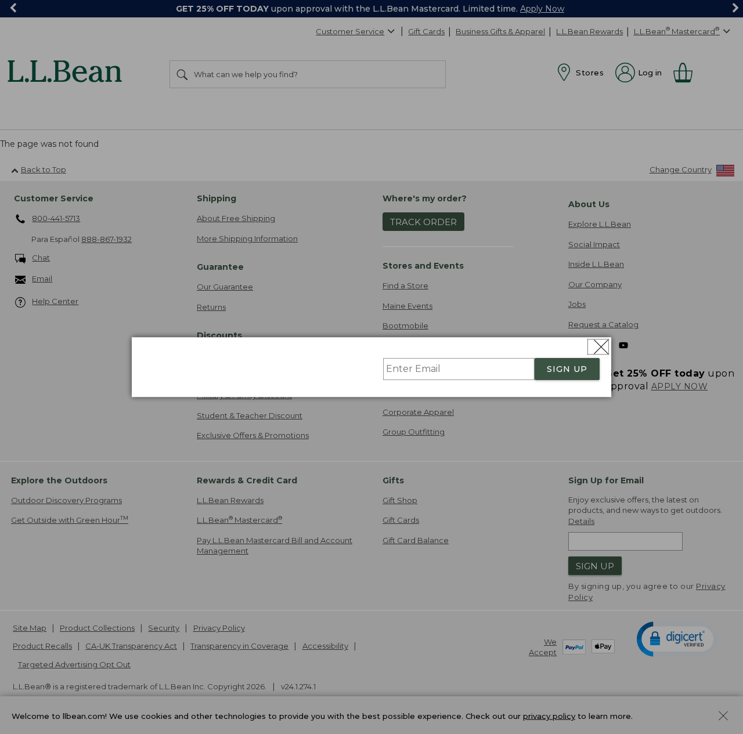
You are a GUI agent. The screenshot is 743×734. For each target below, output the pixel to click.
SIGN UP (567, 369)
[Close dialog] (598, 346)
